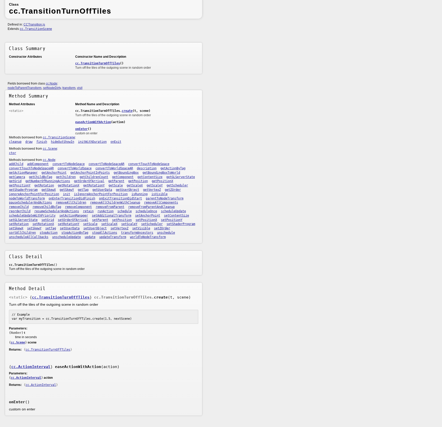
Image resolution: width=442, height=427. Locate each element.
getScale (115, 185)
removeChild (19, 207)
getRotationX (68, 185)
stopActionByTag (74, 232)
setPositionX (146, 220)
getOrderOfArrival (89, 181)
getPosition (138, 181)
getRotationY (94, 185)
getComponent (123, 177)
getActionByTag (172, 168)
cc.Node (51, 83)
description (147, 168)
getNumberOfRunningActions (47, 181)
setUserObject (95, 228)
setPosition (122, 220)
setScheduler (152, 224)
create (127, 111)
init (66, 194)
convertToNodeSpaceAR (106, 164)
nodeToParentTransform (24, 88)
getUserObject (127, 190)
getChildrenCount (94, 177)
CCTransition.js (34, 24)
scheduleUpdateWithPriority (32, 215)
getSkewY (67, 190)
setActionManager (73, 215)
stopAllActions (104, 232)
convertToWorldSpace (75, 168)
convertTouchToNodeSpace (148, 164)
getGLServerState (180, 177)
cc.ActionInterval (30, 366)
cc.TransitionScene (36, 29)
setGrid (47, 220)
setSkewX (16, 228)
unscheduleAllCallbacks (28, 237)
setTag (50, 228)
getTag (83, 190)
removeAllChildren (71, 202)
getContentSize (149, 177)
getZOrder (173, 190)
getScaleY (155, 185)
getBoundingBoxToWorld (161, 172)
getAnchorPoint (54, 172)
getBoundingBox (126, 172)
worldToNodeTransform (148, 237)
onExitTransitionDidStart (120, 198)
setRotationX (43, 224)
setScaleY (129, 224)
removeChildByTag (46, 207)
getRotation (44, 185)
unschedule (166, 232)
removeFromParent (110, 207)
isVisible (159, 194)
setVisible (141, 228)
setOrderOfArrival (73, 220)
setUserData (70, 228)
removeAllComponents (161, 202)
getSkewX (48, 190)
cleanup (15, 142)
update (90, 237)
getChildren (66, 177)
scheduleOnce (146, 211)
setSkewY (34, 228)
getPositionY (19, 185)
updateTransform (112, 237)
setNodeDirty (52, 88)
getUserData (102, 190)
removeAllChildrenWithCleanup (115, 202)
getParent (116, 181)
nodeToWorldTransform (27, 198)
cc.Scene (50, 148)
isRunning (139, 194)
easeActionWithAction (93, 122)
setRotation (19, 224)
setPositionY (171, 220)
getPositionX (162, 181)
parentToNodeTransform (164, 198)
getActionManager (23, 172)
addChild (16, 164)
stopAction (49, 232)
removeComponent (78, 207)
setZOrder (162, 228)
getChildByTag (40, 177)
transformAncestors (137, 232)
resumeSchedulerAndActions (56, 211)
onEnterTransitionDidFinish (72, 198)
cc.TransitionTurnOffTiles (97, 63)
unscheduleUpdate (66, 237)
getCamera (17, 177)
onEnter (81, 129)
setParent (100, 220)
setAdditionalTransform (111, 215)
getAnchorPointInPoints (90, 172)
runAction (105, 211)
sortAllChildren (22, 232)
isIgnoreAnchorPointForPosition (101, 194)
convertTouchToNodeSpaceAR (31, 168)
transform (68, 88)
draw (28, 142)
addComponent (38, 164)
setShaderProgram (181, 224)
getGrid (15, 181)
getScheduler (177, 185)
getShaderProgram (23, 190)
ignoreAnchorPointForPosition (34, 194)
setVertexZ (119, 228)
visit (79, 88)
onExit (115, 142)
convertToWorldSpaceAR (114, 168)
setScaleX (109, 224)
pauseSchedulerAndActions (30, 202)
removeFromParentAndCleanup (151, 207)
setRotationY (68, 224)
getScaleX (135, 185)
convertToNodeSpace (68, 164)
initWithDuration (92, 142)
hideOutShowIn (62, 142)
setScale (90, 224)
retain (88, 211)
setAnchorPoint (147, 215)
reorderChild (19, 211)
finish (41, 142)
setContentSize (176, 215)
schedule (124, 211)
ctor (12, 153)
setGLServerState (23, 220)
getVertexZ (152, 190)
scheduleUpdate (173, 211)
